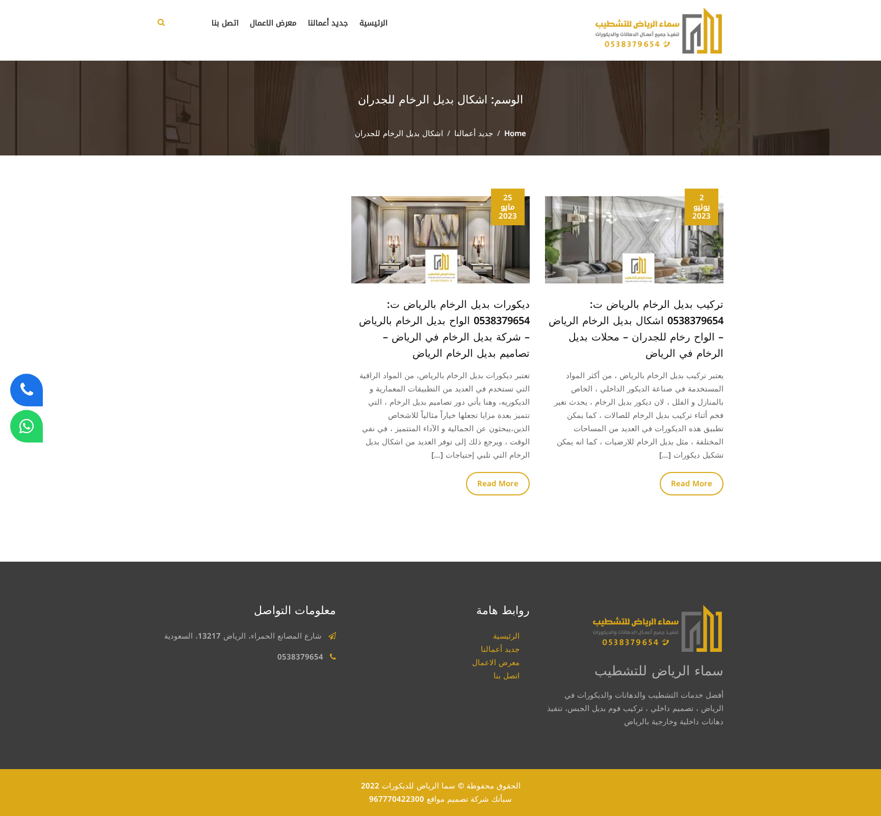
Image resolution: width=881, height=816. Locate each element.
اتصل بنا (225, 23)
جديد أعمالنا (328, 23)
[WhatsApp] (26, 426)
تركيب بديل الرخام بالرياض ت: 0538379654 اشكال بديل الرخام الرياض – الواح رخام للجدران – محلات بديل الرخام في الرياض (636, 329)
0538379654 (300, 657)
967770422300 (396, 799)
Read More (691, 484)
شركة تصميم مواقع (458, 799)
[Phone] (26, 390)
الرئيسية (373, 23)
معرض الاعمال (273, 23)
